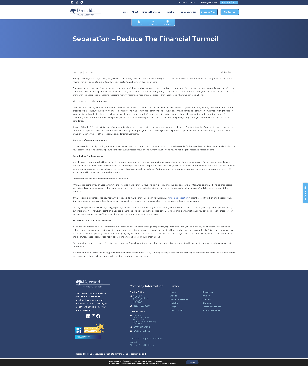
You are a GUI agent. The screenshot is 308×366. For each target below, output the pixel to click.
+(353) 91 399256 (141, 327)
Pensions (139, 25)
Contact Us (305, 191)
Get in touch (176, 310)
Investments (153, 25)
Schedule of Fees (211, 310)
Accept (192, 362)
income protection (178, 198)
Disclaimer (207, 292)
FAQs (173, 307)
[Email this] (75, 72)
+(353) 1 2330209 (141, 306)
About (173, 296)
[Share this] (80, 72)
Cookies (206, 299)
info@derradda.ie (142, 331)
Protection (167, 25)
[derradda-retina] (85, 12)
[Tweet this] (86, 72)
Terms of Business (211, 307)
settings (173, 363)
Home (173, 292)
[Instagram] (77, 2)
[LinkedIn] (72, 2)
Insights (174, 303)
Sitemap (206, 303)
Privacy (206, 296)
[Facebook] (82, 2)
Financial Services (179, 299)
